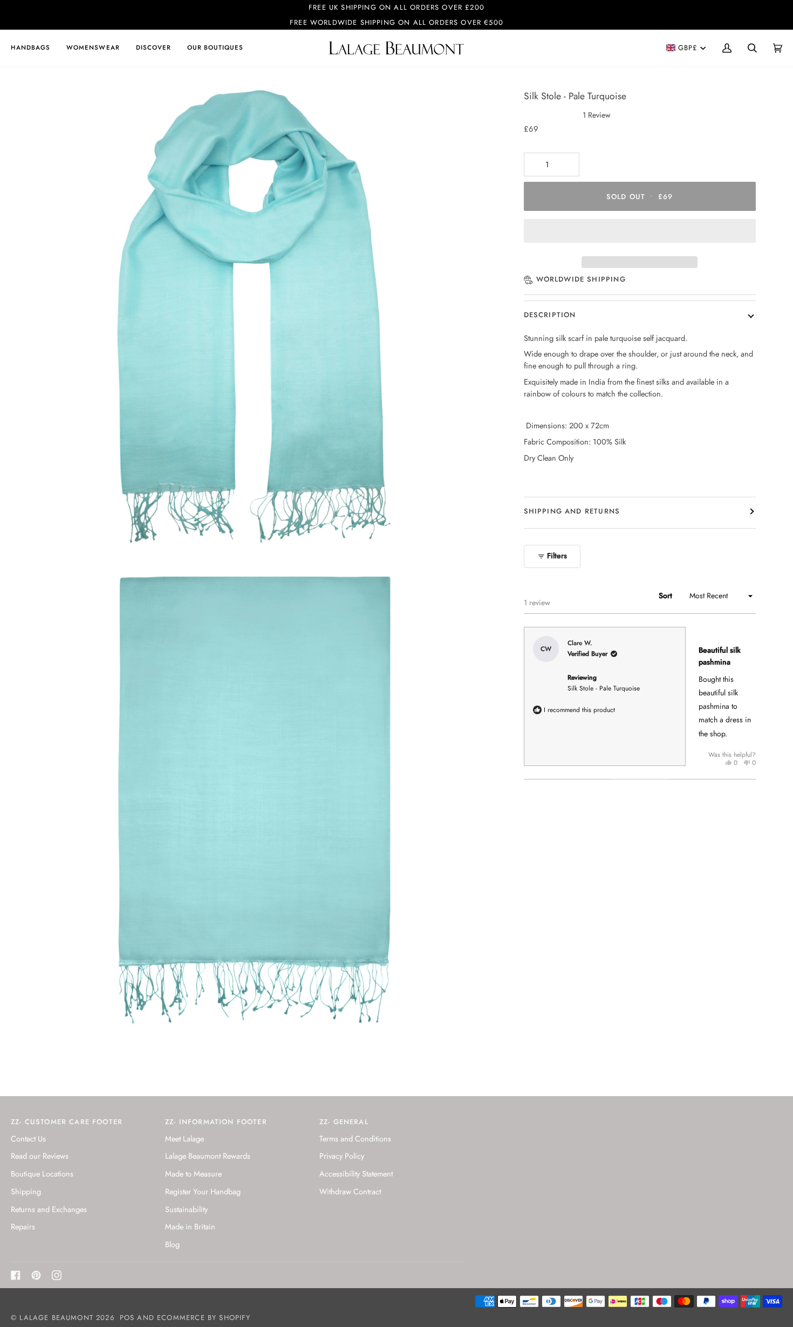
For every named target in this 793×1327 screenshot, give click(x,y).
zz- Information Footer (216, 1122)
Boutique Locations (42, 1173)
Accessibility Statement (356, 1173)
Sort (666, 595)
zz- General (343, 1122)
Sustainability (186, 1209)
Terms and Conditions (355, 1138)
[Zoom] (36, 534)
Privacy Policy (341, 1155)
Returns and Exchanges (49, 1209)
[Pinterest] (36, 1275)
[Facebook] (15, 1275)
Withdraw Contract (350, 1191)
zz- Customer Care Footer (66, 1122)
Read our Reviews (40, 1155)
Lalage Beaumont (56, 1317)
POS (127, 1317)
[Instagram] (56, 1275)
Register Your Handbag (203, 1191)
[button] (34, 48)
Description (550, 315)
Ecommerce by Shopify (203, 1317)
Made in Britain (190, 1226)
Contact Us (28, 1138)
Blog (172, 1244)
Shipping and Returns (572, 511)
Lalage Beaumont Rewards (207, 1155)
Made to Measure (193, 1173)
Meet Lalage (184, 1138)
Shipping (26, 1191)
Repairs (23, 1226)
